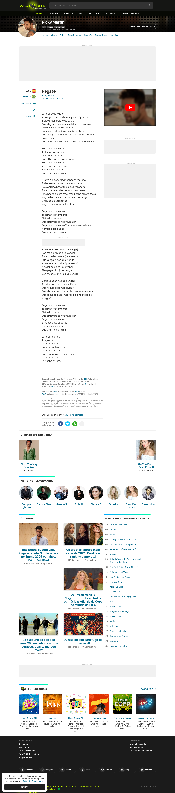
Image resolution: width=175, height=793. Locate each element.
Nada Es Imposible (118, 646)
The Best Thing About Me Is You (125, 567)
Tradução (26, 96)
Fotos (62, 35)
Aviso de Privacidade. (33, 781)
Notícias (94, 13)
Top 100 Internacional (29, 754)
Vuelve (113, 554)
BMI (85, 379)
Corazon (114, 641)
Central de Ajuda (138, 744)
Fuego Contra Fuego (119, 611)
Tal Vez (113, 529)
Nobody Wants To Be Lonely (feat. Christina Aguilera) (126, 561)
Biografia (88, 35)
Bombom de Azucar (119, 636)
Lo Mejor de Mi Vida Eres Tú (123, 539)
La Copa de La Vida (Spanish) (123, 596)
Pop (43, 27)
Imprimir (29, 116)
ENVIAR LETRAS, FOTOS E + (143, 27)
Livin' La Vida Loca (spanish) (123, 544)
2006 (55, 392)
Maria (112, 534)
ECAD (44, 394)
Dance (50, 27)
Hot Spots (111, 13)
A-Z (81, 13)
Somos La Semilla (118, 631)
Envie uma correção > (74, 415)
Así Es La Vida (116, 587)
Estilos (68, 13)
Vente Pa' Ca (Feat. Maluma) (123, 549)
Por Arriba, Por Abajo (120, 577)
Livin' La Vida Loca (118, 525)
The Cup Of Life (117, 582)
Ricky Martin (53, 22)
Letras (45, 35)
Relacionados (74, 35)
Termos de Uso (137, 747)
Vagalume (32, 5)
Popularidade (101, 35)
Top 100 (54, 13)
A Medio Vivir (116, 606)
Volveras (114, 626)
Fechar (24, 787)
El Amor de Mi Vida (119, 572)
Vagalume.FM (130, 13)
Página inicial (47, 30)
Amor (112, 601)
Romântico (59, 27)
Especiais (23, 744)
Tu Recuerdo (116, 592)
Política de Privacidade (141, 751)
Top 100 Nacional (27, 751)
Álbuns (53, 35)
